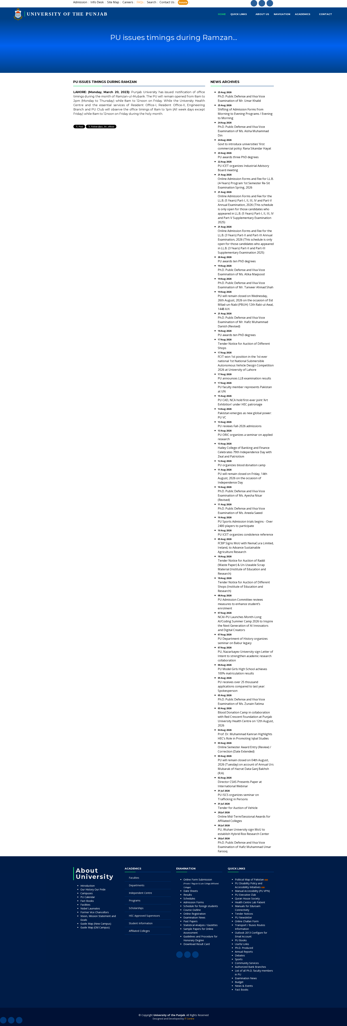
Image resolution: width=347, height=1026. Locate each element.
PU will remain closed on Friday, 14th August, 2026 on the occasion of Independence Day (242, 478)
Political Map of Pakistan (250, 879)
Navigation (282, 14)
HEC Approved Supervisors (144, 915)
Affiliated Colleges (139, 931)
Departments (136, 885)
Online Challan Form (247, 921)
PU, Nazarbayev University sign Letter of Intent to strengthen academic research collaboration (245, 656)
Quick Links (238, 14)
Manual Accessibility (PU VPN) (252, 891)
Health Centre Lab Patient (250, 902)
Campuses (86, 893)
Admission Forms (193, 902)
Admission (80, 2)
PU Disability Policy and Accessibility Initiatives (248, 885)
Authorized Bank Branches (250, 967)
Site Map (113, 2)
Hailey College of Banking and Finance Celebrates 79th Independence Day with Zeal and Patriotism (245, 452)
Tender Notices (244, 913)
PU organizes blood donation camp (241, 465)
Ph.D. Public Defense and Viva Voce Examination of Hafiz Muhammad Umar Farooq (244, 847)
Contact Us (167, 2)
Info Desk (97, 2)
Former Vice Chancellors (94, 912)
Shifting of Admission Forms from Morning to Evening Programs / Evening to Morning (245, 113)
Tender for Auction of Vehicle (238, 808)
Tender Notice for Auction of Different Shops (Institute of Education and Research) (244, 586)
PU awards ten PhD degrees (237, 261)
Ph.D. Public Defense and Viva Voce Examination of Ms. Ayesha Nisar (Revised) (241, 495)
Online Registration (194, 913)
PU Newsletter (243, 917)
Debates (240, 955)
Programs (134, 900)
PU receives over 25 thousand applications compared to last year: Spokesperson (241, 686)
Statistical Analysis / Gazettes (200, 925)
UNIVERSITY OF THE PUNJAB (67, 14)
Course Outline (192, 910)
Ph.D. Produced (244, 948)
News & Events (244, 985)
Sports (239, 959)
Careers (128, 2)
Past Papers (190, 921)
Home (222, 14)
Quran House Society (247, 898)
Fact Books (87, 901)
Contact (325, 14)
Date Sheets (190, 891)
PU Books (241, 940)
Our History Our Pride (93, 889)
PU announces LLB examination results (244, 378)
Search (151, 2)
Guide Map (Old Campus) (95, 927)
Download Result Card (196, 944)
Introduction (87, 885)
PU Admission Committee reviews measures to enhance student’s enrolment (240, 604)
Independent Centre (140, 893)
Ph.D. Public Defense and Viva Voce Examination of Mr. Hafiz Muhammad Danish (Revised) (243, 322)
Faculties (134, 877)
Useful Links (242, 944)
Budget (239, 982)
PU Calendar (87, 897)
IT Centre (189, 1018)
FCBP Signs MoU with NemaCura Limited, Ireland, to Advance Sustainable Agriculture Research (246, 547)
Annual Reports (244, 951)
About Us (262, 14)
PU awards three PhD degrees (238, 157)
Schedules (189, 898)
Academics (302, 14)
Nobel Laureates (90, 908)
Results (187, 894)
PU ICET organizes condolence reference (245, 534)
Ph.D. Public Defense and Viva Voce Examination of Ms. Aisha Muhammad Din (243, 131)
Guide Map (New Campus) (95, 923)
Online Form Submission (201, 883)
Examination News (194, 917)
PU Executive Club (245, 894)
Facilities (85, 904)
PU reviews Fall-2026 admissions (240, 426)
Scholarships (136, 908)
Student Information (141, 923)
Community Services (247, 963)
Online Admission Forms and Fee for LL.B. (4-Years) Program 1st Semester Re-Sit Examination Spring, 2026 (246, 183)
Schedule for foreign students (200, 906)
